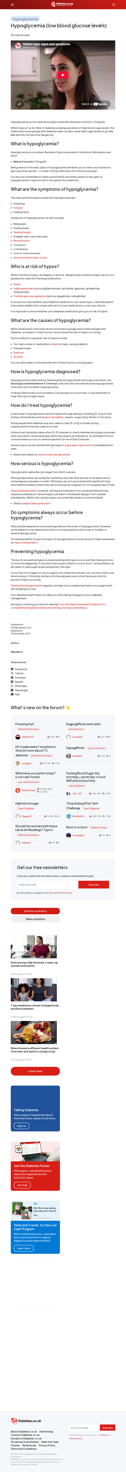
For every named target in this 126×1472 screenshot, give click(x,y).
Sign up (21, 1125)
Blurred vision (22, 240)
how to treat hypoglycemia (54, 454)
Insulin (17, 284)
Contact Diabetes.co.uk (25, 1434)
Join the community (35, 911)
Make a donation (35, 919)
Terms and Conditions (24, 1448)
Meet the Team (50, 1441)
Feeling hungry (22, 232)
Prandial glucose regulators (30, 296)
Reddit (19, 681)
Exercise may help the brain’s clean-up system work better (34, 964)
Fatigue (18, 207)
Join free (22, 1185)
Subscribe (94, 884)
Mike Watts (17, 651)
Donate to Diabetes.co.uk (26, 1438)
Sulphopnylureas (23, 288)
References (29, 1445)
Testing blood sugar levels (26, 585)
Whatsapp (21, 685)
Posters (15, 1445)
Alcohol (18, 356)
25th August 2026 (21, 973)
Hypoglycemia (25, 18)
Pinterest (20, 677)
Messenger (21, 690)
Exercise (19, 352)
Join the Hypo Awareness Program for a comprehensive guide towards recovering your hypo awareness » (58, 606)
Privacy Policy (65, 893)
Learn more (23, 1248)
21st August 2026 (21, 1059)
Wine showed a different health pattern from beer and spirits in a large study (35, 1050)
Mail (17, 694)
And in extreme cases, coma (30, 257)
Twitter (19, 673)
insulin (55, 344)
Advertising (46, 1431)
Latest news (35, 1071)
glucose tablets (54, 417)
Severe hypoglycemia (24, 490)
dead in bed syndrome (36, 503)
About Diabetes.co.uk (24, 1431)
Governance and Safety (25, 1441)
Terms (51, 893)
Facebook (21, 669)
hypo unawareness (25, 542)
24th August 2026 (21, 1016)
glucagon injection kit (80, 445)
